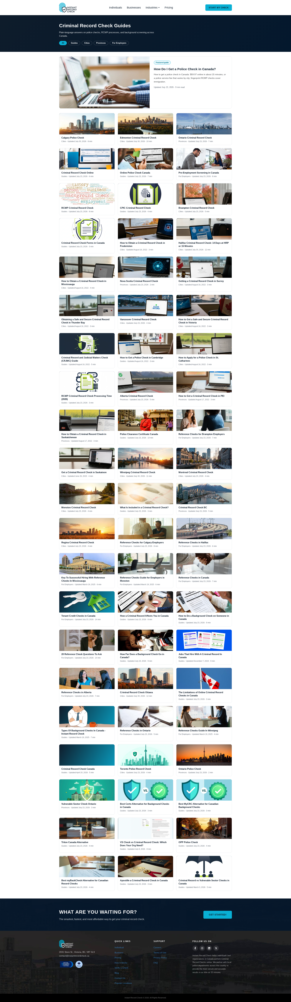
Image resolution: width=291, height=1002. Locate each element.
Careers (157, 947)
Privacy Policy (160, 957)
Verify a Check (121, 968)
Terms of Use (160, 952)
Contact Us (120, 978)
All (63, 43)
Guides (74, 43)
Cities (87, 43)
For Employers (119, 43)
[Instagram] (202, 948)
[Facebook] (195, 948)
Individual (119, 947)
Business (119, 952)
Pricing (169, 7)
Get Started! (217, 914)
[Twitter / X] (216, 948)
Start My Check (219, 7)
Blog (117, 973)
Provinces (101, 43)
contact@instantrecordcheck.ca (74, 956)
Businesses (134, 7)
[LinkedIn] (209, 948)
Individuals (115, 7)
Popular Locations (123, 983)
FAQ (156, 963)
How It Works (121, 963)
